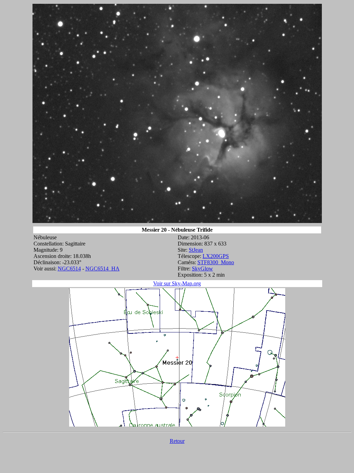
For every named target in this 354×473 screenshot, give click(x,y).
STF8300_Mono (215, 262)
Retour (177, 441)
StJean (196, 250)
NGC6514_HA (102, 268)
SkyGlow (202, 268)
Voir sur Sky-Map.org (177, 283)
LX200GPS (216, 256)
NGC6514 (69, 268)
